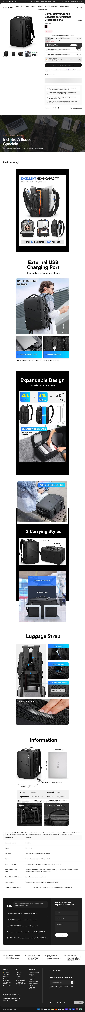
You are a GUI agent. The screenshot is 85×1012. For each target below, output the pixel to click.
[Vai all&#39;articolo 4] (35, 54)
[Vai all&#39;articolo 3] (28, 54)
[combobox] (65, 1)
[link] (11, 998)
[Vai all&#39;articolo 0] (6, 54)
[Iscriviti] (72, 982)
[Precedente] (26, 1)
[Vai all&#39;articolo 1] (13, 54)
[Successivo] (59, 1)
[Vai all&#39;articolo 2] (20, 54)
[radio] (63, 42)
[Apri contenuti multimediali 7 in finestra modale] (21, 31)
